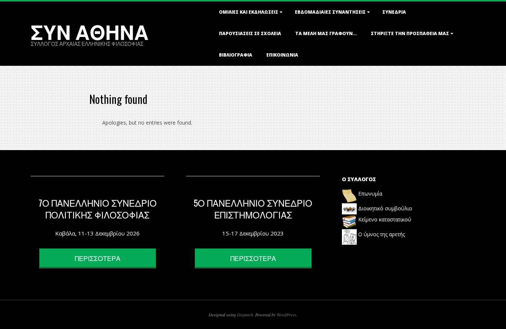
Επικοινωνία (282, 55)
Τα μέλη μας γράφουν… (326, 33)
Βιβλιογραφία (235, 55)
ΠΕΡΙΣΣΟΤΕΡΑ (97, 258)
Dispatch (245, 315)
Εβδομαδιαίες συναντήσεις (330, 12)
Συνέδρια (394, 12)
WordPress (286, 315)
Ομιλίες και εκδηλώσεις (248, 12)
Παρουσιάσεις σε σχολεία (250, 33)
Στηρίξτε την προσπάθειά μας (410, 33)
